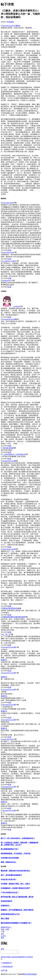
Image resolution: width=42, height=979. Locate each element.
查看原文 (4, 660)
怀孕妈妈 (10, 22)
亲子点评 (26, 957)
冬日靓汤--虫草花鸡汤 (12, 957)
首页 (2, 934)
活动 (31, 957)
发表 (2, 949)
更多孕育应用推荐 (30, 974)
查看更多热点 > (6, 927)
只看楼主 (17, 26)
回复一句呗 (5, 929)
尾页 (2, 938)
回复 (9, 250)
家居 (21, 957)
